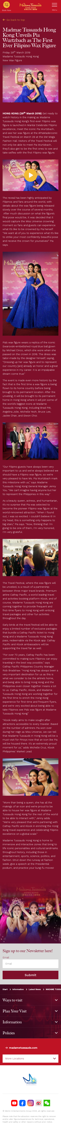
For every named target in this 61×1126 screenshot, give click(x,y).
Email (6, 957)
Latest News (35, 989)
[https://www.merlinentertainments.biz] (30, 1079)
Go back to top (16, 19)
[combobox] (30, 1058)
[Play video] (30, 175)
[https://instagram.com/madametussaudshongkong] (30, 1103)
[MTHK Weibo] (38, 1103)
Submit (30, 975)
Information (18, 989)
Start (5, 989)
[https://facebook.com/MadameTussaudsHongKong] (22, 1103)
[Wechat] (47, 1103)
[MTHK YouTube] (14, 1103)
